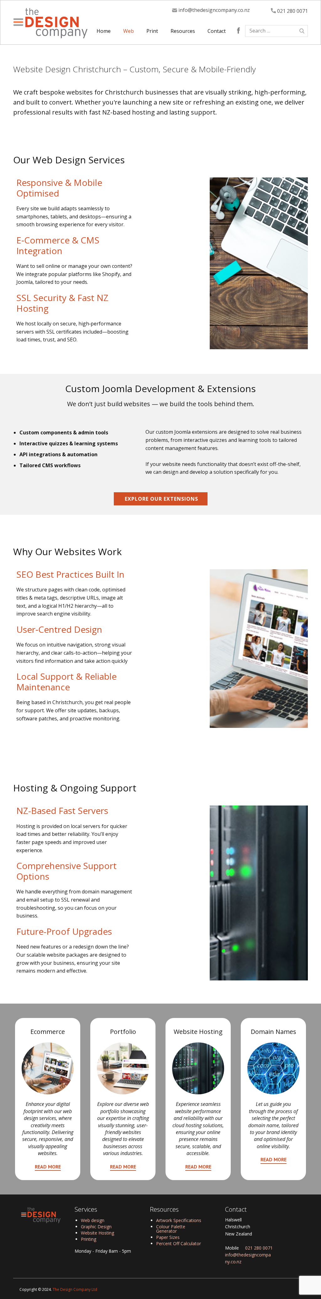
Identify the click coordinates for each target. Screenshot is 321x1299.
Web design (92, 1220)
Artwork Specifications (178, 1220)
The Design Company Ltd (75, 1289)
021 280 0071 (292, 11)
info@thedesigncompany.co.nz (213, 10)
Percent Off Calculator (178, 1243)
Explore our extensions (160, 498)
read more (48, 1166)
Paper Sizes (168, 1237)
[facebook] (238, 30)
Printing (88, 1239)
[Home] (50, 23)
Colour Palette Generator (170, 1229)
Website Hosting (97, 1233)
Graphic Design (96, 1227)
